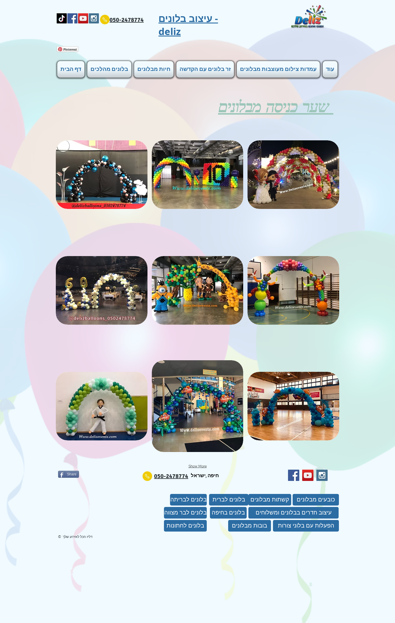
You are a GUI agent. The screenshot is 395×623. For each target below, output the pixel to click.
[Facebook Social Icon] (72, 18)
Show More (198, 466)
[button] (101, 174)
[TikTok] (62, 18)
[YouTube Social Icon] (83, 18)
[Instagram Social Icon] (94, 18)
